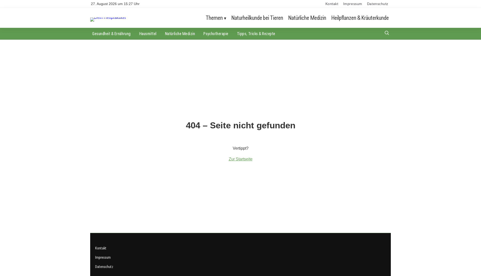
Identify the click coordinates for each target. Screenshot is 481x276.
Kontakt (331, 4)
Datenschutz (377, 4)
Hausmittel (148, 33)
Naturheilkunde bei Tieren (257, 18)
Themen (214, 18)
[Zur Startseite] (108, 17)
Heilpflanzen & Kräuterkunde (360, 18)
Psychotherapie (215, 33)
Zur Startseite (241, 159)
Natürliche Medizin (307, 18)
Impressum (352, 4)
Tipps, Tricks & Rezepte (256, 33)
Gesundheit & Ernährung (111, 33)
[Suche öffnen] (387, 33)
